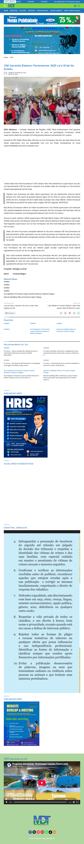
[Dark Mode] (75, 6)
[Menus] (5, 6)
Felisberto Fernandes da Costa (17, 73)
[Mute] (74, 802)
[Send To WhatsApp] (78, 313)
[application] (42, 782)
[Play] (7, 802)
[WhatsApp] (46, 832)
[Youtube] (42, 832)
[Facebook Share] (61, 313)
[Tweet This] (65, 313)
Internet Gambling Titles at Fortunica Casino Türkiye (22, 297)
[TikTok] (50, 832)
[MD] (11, 6)
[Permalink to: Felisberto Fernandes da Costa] (5, 73)
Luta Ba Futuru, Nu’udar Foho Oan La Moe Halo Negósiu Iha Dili (21, 305)
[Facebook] (30, 832)
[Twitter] (34, 832)
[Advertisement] (42, 164)
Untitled (21, 2)
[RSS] (54, 832)
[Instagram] (38, 832)
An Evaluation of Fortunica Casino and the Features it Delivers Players (29, 294)
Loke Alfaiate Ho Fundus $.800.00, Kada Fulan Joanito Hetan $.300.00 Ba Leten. (64, 305)
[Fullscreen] (77, 802)
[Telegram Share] (74, 313)
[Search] (79, 6)
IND (5, 62)
